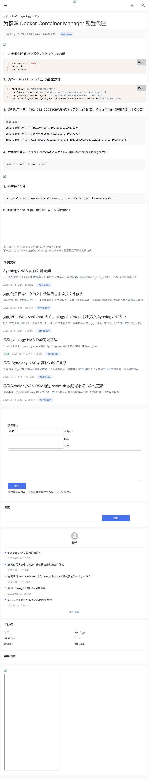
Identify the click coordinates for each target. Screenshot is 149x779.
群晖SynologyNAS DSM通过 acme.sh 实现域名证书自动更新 (53, 386)
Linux (77, 638)
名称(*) (68, 431)
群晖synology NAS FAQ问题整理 (30, 340)
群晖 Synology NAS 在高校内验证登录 (35, 363)
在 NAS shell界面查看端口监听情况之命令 (37, 246)
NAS (14, 16)
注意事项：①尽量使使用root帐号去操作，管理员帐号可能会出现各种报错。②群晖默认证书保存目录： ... (64, 392)
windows (9, 638)
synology (26, 16)
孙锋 (74, 542)
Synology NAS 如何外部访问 (27, 271)
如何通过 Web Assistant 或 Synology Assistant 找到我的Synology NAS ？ (65, 317)
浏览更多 (74, 611)
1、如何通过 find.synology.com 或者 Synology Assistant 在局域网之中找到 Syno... (51, 346)
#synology (66, 34)
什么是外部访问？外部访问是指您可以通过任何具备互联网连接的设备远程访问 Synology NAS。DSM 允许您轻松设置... (71, 277)
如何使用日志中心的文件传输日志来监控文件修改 (43, 294)
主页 (66, 445)
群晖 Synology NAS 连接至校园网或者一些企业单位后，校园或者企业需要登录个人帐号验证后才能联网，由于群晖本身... (72, 369)
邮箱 (66, 438)
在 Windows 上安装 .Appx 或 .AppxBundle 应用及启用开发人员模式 (52, 250)
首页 (5, 16)
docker (8, 643)
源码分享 (79, 643)
